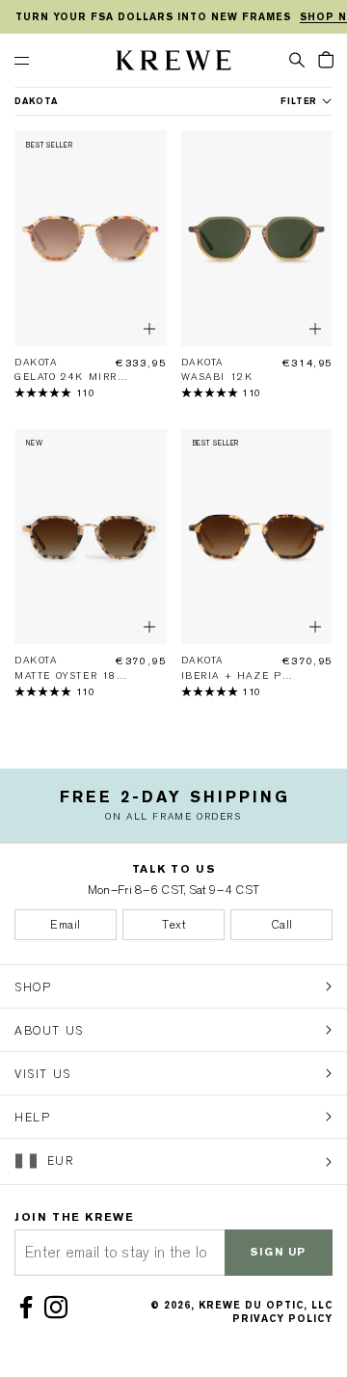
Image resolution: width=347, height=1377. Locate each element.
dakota (36, 101)
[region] (173, 17)
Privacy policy (282, 1318)
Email (65, 925)
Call (282, 925)
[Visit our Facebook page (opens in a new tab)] (29, 1307)
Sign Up (279, 1252)
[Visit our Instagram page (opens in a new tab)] (59, 1307)
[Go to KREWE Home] (173, 63)
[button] (296, 59)
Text (173, 925)
